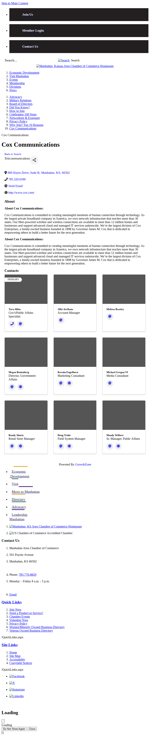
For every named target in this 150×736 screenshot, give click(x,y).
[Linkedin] (16, 696)
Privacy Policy (18, 121)
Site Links (10, 645)
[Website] (20, 387)
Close (32, 728)
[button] (64, 60)
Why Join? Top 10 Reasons (26, 125)
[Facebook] (17, 676)
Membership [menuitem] (17, 83)
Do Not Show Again (14, 728)
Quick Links (11, 602)
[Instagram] (17, 689)
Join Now (15, 609)
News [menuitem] (13, 90)
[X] (12, 683)
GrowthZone (83, 464)
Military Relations (20, 100)
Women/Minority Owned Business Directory (37, 627)
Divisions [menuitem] (15, 86)
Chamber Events (19, 616)
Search (75, 60)
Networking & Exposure (24, 118)
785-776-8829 (27, 574)
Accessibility (17, 659)
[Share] (34, 160)
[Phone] (12, 324)
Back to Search (12, 154)
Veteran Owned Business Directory (31, 630)
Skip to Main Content (15, 3)
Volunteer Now (18, 620)
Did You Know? (19, 107)
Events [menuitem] (13, 79)
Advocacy (15, 96)
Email (13, 594)
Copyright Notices (20, 663)
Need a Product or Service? (26, 613)
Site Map (15, 656)
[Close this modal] (3, 721)
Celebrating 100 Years (23, 114)
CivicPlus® (141, 703)
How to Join (17, 111)
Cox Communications (22, 128)
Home (13, 652)
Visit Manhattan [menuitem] (19, 76)
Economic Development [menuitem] (24, 72)
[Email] (20, 324)
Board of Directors (20, 104)
